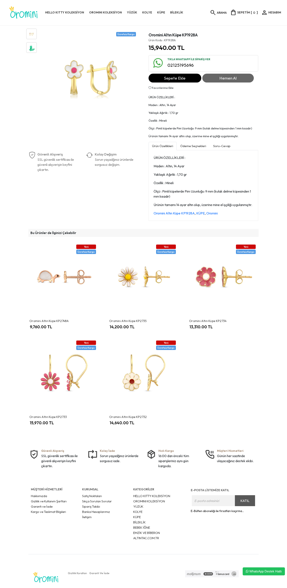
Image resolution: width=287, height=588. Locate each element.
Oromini (212, 213)
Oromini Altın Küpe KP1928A (174, 213)
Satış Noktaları (92, 496)
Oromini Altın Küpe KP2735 (128, 321)
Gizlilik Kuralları (77, 573)
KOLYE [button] (147, 12)
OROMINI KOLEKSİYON (149, 501)
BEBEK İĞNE (141, 527)
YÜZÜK (138, 506)
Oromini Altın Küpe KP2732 (128, 417)
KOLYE (137, 512)
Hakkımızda (39, 496)
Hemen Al (228, 78)
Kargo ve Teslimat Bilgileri (48, 512)
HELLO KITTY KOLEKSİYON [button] (64, 12)
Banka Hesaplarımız (96, 512)
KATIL (244, 501)
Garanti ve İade (42, 506)
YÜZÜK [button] (132, 12)
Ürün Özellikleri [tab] (162, 146)
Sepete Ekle (175, 78)
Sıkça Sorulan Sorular (97, 501)
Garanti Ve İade (99, 573)
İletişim (87, 517)
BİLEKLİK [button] (176, 12)
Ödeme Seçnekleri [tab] (193, 146)
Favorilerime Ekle (162, 87)
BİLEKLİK (139, 522)
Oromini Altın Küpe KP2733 (48, 417)
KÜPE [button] (161, 12)
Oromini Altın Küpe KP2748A (49, 321)
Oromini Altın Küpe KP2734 (208, 321)
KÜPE (200, 213)
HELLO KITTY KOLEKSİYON (151, 496)
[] (244, 12)
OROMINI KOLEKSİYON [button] (105, 12)
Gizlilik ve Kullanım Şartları (49, 501)
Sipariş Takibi (91, 506)
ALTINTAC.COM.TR (146, 538)
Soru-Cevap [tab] (221, 146)
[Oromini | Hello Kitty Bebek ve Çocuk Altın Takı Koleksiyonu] (23, 12)
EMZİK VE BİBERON (146, 533)
